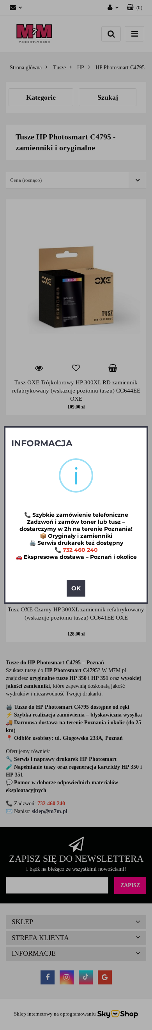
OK (76, 588)
